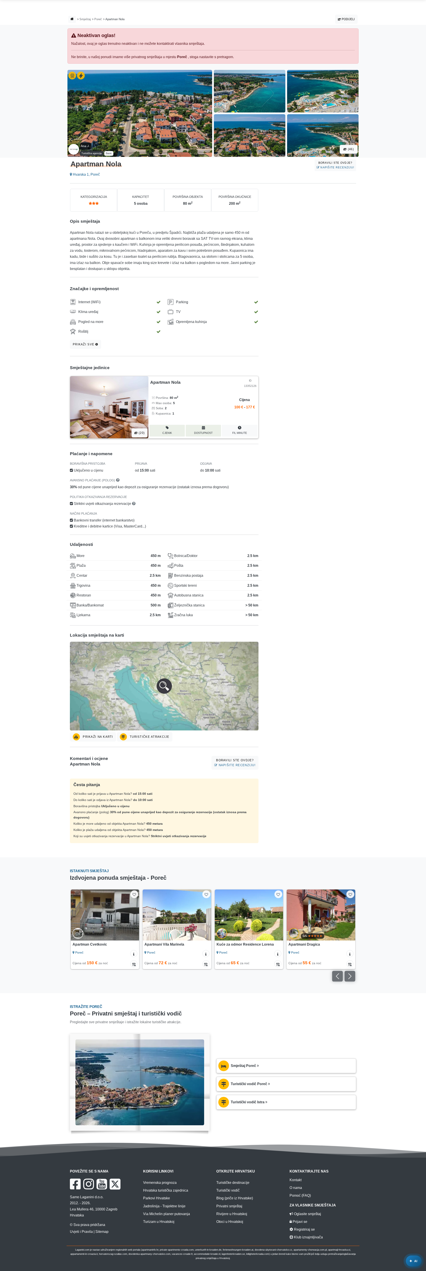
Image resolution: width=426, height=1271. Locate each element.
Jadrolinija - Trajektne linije (164, 1206)
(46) (350, 149)
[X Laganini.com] (115, 1184)
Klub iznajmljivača (308, 1237)
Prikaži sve (84, 344)
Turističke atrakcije (149, 736)
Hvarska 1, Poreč (86, 174)
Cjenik (167, 433)
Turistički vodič (228, 1190)
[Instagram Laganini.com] (88, 1184)
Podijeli (348, 19)
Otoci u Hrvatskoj (229, 1222)
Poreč (98, 19)
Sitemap (101, 1232)
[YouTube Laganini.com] (102, 1184)
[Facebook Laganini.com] (75, 1184)
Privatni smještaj (229, 1206)
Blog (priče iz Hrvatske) (234, 1198)
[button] (164, 686)
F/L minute (239, 433)
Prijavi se (299, 1222)
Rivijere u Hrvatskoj (231, 1214)
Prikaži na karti (97, 736)
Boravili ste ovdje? (336, 165)
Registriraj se (304, 1229)
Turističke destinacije (232, 1182)
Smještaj (85, 19)
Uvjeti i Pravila (81, 1232)
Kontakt (296, 1180)
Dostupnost (203, 433)
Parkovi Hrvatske (156, 1198)
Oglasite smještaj (307, 1214)
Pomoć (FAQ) (300, 1195)
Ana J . (86, 146)
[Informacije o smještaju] (134, 953)
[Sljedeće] (131, 914)
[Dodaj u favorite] (134, 894)
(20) (141, 433)
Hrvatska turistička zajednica (165, 1190)
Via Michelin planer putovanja (166, 1214)
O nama (296, 1188)
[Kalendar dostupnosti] (134, 963)
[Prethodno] (78, 914)
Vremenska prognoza (160, 1182)
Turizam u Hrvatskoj (158, 1222)
